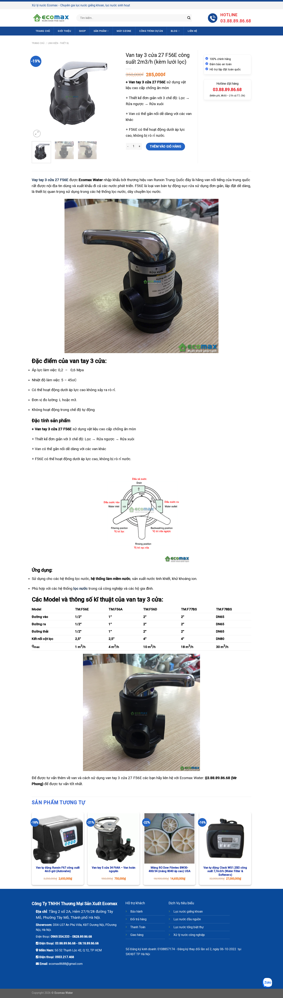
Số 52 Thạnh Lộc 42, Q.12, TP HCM (78, 950)
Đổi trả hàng (138, 919)
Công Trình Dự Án (151, 31)
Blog (174, 31)
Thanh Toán (137, 927)
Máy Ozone (124, 31)
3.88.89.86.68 (218, 778)
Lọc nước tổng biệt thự (188, 927)
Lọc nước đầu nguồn (187, 919)
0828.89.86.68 (82, 936)
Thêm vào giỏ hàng (165, 146)
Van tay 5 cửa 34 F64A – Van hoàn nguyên (113, 869)
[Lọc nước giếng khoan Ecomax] (51, 18)
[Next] (113, 94)
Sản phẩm (100, 31)
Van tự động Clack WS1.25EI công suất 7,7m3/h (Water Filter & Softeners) (225, 871)
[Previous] (38, 94)
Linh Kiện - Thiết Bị (58, 43)
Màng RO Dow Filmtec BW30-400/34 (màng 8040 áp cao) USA (169, 869)
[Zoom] (37, 133)
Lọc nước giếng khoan (188, 911)
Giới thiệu (64, 31)
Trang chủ (43, 31)
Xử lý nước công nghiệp (189, 935)
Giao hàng (136, 935)
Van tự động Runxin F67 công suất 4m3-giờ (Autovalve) (58, 869)
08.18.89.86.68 (88, 943)
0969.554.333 (60, 936)
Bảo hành (136, 911)
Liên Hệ (192, 31)
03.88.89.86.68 (65, 943)
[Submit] (189, 18)
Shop (82, 31)
